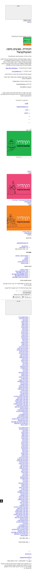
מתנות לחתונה (24, 360)
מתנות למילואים (24, 366)
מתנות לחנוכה (24, 375)
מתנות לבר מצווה (24, 356)
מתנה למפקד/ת (24, 368)
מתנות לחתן (25, 341)
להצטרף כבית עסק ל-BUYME (20, 277)
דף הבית (29, 22)
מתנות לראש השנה (23, 372)
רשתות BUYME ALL (22, 272)
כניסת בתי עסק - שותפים (22, 255)
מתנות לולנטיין (24, 390)
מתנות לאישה (24, 321)
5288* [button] (26, 103)
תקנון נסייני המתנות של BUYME (19, 421)
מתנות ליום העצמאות (22, 381)
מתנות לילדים (24, 333)
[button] (29, 3)
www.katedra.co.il (16, 71)
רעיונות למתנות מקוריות (22, 411)
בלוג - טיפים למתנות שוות (21, 271)
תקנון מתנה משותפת (23, 420)
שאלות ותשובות (24, 269)
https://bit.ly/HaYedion (11, 68)
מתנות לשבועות (24, 384)
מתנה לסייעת (24, 338)
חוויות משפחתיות (24, 414)
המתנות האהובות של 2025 (21, 406)
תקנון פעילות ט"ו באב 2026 (21, 423)
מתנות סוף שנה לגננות (22, 348)
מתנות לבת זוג (24, 332)
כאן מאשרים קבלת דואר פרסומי (22, 294)
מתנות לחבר (25, 329)
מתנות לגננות (25, 335)
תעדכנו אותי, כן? (27, 292)
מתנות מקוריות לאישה (22, 417)
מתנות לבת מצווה (23, 357)
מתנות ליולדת (24, 326)
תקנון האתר (25, 260)
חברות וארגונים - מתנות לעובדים (20, 418)
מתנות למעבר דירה (23, 317)
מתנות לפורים (24, 378)
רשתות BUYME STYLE (21, 275)
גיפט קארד (25, 412)
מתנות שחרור (24, 362)
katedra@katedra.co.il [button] (22, 106)
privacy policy (24, 424)
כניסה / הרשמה (27, 20)
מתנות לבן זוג (25, 330)
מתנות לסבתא (24, 342)
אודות (26, 257)
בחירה (29, 171)
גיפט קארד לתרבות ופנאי (22, 402)
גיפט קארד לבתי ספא (22, 397)
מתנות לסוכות (24, 374)
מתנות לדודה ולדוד (23, 347)
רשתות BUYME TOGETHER (20, 274)
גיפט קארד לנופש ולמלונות (21, 400)
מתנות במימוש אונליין (22, 409)
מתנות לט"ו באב (24, 392)
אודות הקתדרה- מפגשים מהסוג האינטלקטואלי (19, 56)
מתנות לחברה (24, 327)
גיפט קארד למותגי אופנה (22, 399)
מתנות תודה (25, 365)
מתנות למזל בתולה (23, 386)
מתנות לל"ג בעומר (23, 380)
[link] (14, 545)
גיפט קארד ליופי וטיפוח (22, 405)
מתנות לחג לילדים (23, 318)
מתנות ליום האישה (23, 387)
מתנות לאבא (25, 324)
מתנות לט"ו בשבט (23, 377)
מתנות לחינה (25, 359)
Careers (26, 258)
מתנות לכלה (25, 339)
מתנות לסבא (25, 344)
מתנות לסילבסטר (24, 394)
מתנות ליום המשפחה (23, 389)
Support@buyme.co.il (25, 557)
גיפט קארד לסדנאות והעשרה (21, 403)
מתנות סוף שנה (24, 354)
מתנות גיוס (25, 363)
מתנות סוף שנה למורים (22, 350)
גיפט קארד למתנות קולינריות (21, 396)
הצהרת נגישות (24, 263)
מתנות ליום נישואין (23, 353)
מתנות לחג (25, 371)
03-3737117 (28, 554)
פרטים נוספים (27, 201)
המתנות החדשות (24, 408)
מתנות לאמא (25, 323)
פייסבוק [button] (26, 113)
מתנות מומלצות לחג (23, 415)
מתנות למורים (24, 336)
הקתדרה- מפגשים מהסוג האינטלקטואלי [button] (21, 36)
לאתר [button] (26, 110)
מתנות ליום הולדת (23, 351)
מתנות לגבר (25, 320)
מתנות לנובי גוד (24, 393)
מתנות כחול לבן (24, 383)
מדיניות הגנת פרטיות (23, 261)
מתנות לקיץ (25, 369)
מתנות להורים (24, 345)
